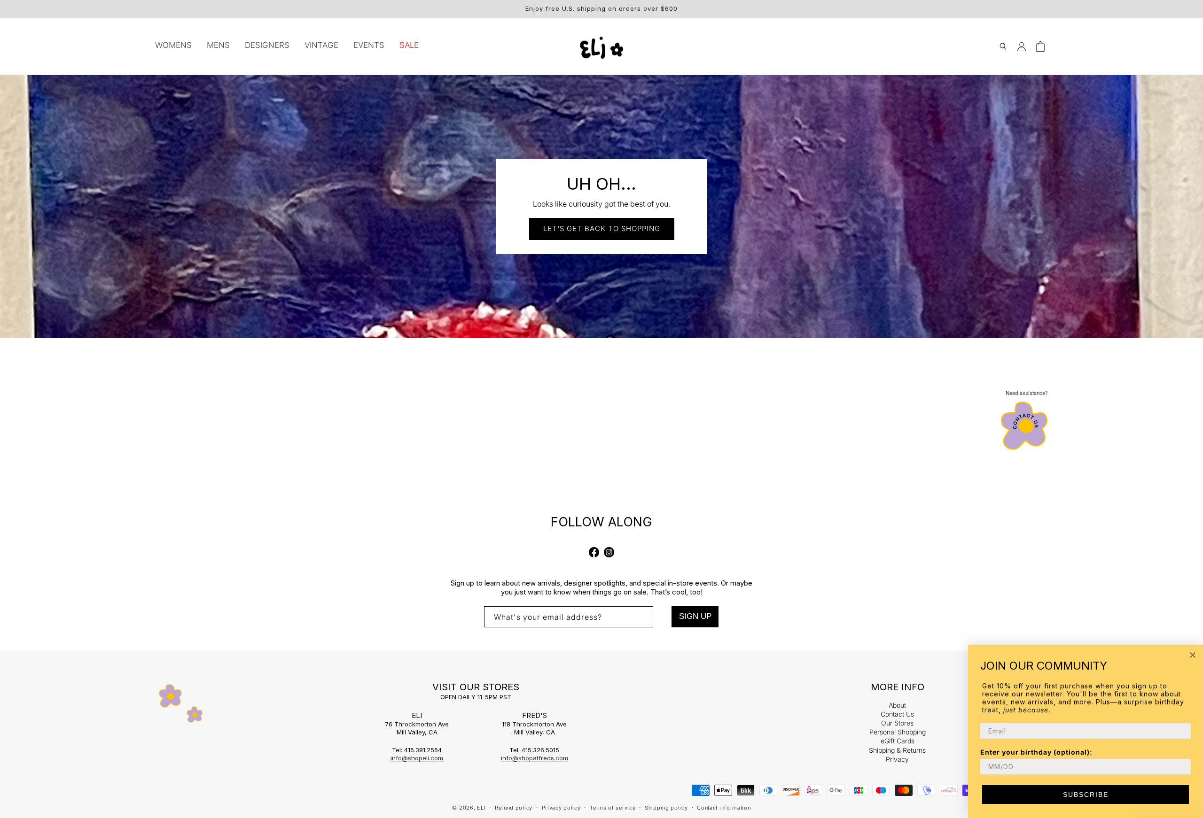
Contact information (723, 807)
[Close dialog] (1192, 655)
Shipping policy (666, 807)
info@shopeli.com (417, 758)
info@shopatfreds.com (534, 758)
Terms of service (612, 807)
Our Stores (897, 722)
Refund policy (513, 807)
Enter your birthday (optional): (1036, 752)
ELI (481, 807)
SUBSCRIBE (1086, 794)
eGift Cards (897, 740)
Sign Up (695, 616)
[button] (1002, 46)
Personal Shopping (897, 731)
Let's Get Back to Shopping (601, 228)
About (897, 706)
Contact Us (897, 713)
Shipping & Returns (897, 749)
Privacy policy (561, 807)
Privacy (897, 758)
